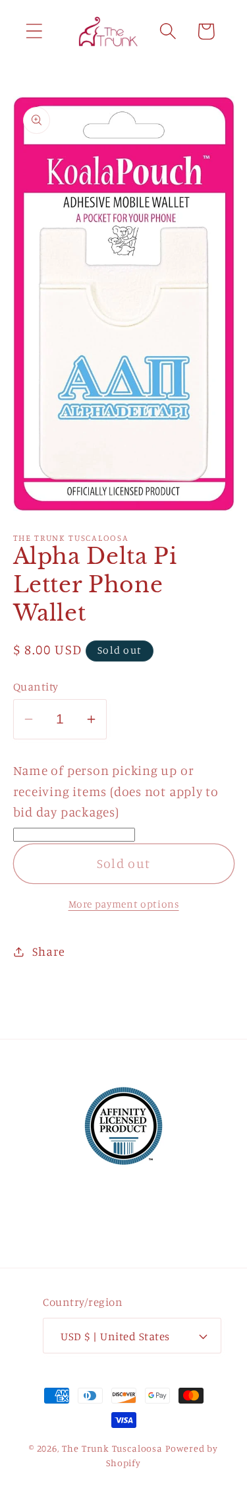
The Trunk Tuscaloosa (112, 1448)
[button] (34, 31)
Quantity (36, 686)
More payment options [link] (124, 904)
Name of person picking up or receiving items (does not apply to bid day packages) (116, 791)
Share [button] (48, 951)
